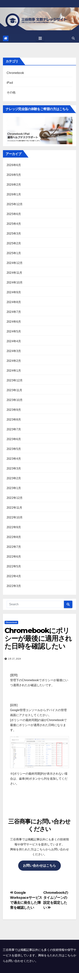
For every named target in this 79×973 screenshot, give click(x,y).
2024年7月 (14, 311)
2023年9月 (14, 409)
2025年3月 (14, 233)
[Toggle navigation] (40, 38)
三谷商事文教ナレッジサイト (39, 21)
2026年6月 (14, 165)
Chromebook (15, 72)
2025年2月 (14, 243)
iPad (10, 82)
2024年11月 (14, 272)
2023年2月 (14, 478)
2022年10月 (15, 517)
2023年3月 (14, 468)
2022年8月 (14, 537)
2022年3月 (14, 586)
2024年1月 (14, 370)
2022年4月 (14, 576)
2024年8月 (14, 302)
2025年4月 (14, 223)
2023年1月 (14, 488)
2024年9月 (14, 292)
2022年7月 (14, 546)
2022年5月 (14, 566)
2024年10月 (15, 282)
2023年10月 (15, 400)
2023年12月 (15, 380)
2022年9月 (14, 527)
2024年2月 (14, 360)
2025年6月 (14, 214)
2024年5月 (14, 331)
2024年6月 (14, 321)
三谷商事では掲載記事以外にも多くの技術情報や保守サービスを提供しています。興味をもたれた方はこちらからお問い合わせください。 (39, 955)
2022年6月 (14, 556)
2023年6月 (14, 439)
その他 (11, 92)
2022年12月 (15, 497)
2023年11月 (14, 390)
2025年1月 (14, 253)
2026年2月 (14, 184)
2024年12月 (15, 262)
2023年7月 (14, 429)
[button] (73, 38)
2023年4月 (14, 458)
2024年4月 (14, 341)
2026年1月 (14, 194)
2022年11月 (14, 507)
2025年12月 (15, 204)
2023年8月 (14, 419)
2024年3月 (14, 351)
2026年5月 (14, 174)
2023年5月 (14, 448)
